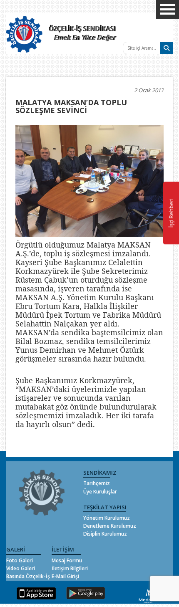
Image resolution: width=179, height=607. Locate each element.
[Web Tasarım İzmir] (148, 595)
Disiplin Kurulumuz (105, 533)
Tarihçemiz (96, 483)
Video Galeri (20, 568)
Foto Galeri (19, 560)
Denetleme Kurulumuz (109, 525)
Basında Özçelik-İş (28, 576)
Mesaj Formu (67, 560)
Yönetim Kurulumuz (106, 517)
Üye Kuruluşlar (100, 491)
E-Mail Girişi (65, 576)
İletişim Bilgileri (70, 568)
